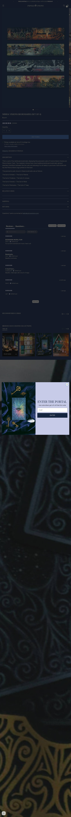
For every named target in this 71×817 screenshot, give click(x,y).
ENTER (52, 415)
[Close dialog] (67, 384)
